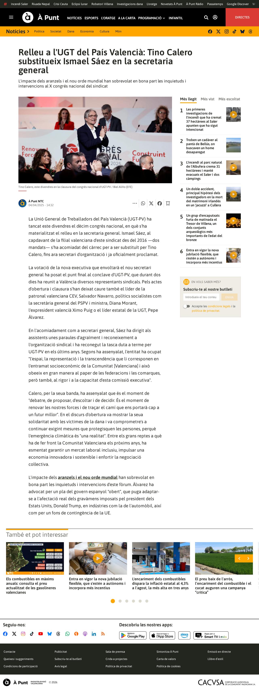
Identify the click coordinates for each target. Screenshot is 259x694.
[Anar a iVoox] (77, 633)
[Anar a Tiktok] (32, 633)
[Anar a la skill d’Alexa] (184, 635)
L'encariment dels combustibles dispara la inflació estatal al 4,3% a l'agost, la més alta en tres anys (160, 583)
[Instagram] (227, 31)
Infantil (176, 18)
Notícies (74, 18)
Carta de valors (166, 659)
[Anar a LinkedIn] (95, 633)
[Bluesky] (242, 31)
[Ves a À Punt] (40, 17)
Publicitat (61, 651)
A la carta (126, 18)
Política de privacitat (119, 666)
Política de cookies (168, 666)
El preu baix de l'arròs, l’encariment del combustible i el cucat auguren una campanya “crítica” (223, 585)
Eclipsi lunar (80, 4)
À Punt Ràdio (194, 4)
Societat (55, 31)
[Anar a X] (15, 633)
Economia (87, 31)
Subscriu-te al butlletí (68, 659)
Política (39, 31)
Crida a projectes (116, 659)
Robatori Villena (102, 4)
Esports (91, 18)
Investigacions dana (130, 4)
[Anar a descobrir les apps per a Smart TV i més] (211, 635)
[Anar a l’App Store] (162, 635)
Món (118, 31)
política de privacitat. (206, 310)
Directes (242, 17)
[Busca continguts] (206, 17)
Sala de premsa (115, 651)
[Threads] (251, 31)
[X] (218, 31)
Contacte (9, 651)
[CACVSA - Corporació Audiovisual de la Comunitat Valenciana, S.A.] (227, 682)
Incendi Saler (19, 4)
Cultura (104, 31)
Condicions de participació (21, 666)
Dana (70, 31)
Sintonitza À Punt (167, 651)
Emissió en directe (219, 651)
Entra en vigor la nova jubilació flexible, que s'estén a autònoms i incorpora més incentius (97, 583)
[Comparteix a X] (151, 203)
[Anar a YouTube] (41, 633)
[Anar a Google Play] (132, 635)
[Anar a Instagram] (24, 633)
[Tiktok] (234, 31)
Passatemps (215, 4)
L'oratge (152, 4)
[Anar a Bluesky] (50, 633)
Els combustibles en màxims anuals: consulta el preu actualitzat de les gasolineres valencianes (31, 585)
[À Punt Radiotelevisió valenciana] (24, 682)
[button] (113, 601)
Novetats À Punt (171, 4)
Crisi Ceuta (61, 4)
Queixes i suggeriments (18, 659)
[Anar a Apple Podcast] (86, 633)
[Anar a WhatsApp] (68, 633)
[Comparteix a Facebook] (160, 203)
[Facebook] (210, 31)
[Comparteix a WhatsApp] (143, 203)
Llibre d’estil (215, 659)
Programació (149, 18)
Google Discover (238, 4)
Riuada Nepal (41, 4)
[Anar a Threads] (59, 633)
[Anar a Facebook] (6, 633)
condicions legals (219, 306)
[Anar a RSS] (104, 633)
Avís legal (61, 666)
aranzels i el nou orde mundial (88, 477)
